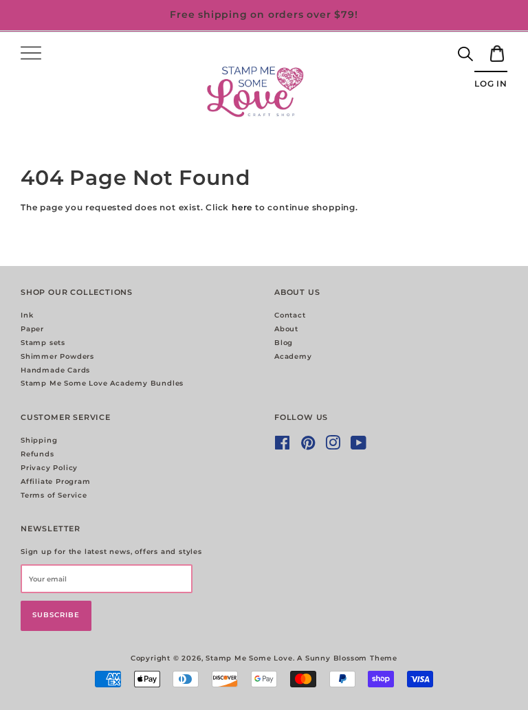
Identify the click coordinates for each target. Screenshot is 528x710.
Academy (293, 356)
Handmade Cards (55, 370)
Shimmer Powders (57, 356)
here (242, 207)
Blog (283, 342)
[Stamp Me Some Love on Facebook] (282, 446)
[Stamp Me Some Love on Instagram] (333, 446)
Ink (27, 315)
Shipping (39, 440)
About (286, 328)
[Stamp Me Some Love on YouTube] (359, 446)
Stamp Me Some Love (249, 658)
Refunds (37, 454)
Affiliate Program (56, 481)
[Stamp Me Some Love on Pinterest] (308, 446)
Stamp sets (43, 342)
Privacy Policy (49, 467)
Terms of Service (54, 495)
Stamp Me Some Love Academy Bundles (102, 383)
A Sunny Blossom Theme (347, 658)
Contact (290, 315)
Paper (32, 328)
